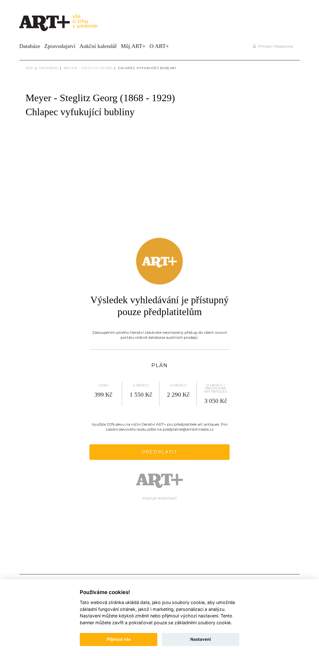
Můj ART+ (133, 46)
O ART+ (159, 46)
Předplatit (159, 452)
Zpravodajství (59, 46)
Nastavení (200, 639)
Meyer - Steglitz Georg (88, 68)
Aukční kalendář (98, 46)
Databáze (29, 46)
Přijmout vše (119, 639)
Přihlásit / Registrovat (274, 46)
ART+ (30, 68)
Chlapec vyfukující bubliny (147, 68)
